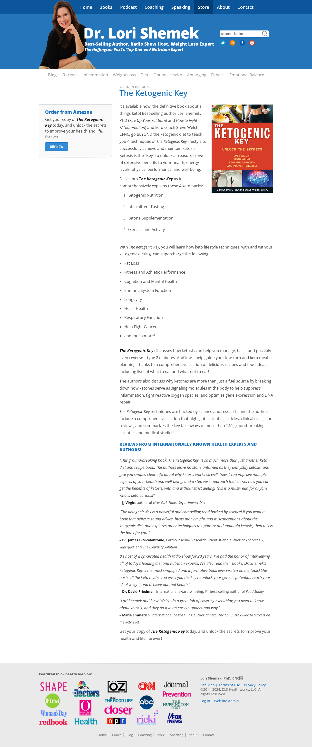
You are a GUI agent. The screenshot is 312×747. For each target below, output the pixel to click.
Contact (245, 7)
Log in (205, 701)
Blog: (53, 74)
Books (105, 7)
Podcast (128, 7)
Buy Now (56, 146)
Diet (144, 74)
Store (203, 7)
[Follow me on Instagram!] (252, 44)
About (223, 7)
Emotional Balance (246, 74)
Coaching (154, 7)
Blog (130, 735)
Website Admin (226, 701)
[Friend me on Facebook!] (242, 44)
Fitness (217, 74)
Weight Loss (124, 74)
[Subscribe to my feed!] (233, 44)
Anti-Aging (196, 74)
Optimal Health (167, 74)
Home (85, 7)
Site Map (207, 685)
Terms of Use (229, 685)
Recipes (70, 74)
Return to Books (134, 87)
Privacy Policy (255, 685)
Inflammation (95, 74)
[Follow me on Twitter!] (223, 44)
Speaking (180, 7)
